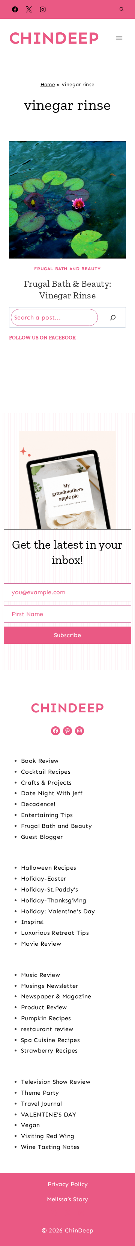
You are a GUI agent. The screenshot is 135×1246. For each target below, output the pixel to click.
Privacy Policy (68, 1184)
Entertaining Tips (47, 814)
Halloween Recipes (48, 867)
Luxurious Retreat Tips (55, 932)
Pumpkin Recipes (46, 1018)
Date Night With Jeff (51, 793)
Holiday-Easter (43, 878)
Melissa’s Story (67, 1199)
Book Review (40, 760)
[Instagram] (43, 9)
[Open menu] (119, 38)
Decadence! (38, 804)
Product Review (44, 1007)
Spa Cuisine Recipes (50, 1040)
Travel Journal (41, 1103)
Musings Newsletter (49, 985)
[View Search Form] (121, 9)
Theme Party (40, 1092)
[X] (29, 9)
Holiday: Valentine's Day (58, 911)
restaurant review (47, 1029)
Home (47, 84)
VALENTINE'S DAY (48, 1114)
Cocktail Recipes (45, 771)
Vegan (30, 1125)
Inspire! (32, 921)
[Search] (113, 317)
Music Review (40, 974)
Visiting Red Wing (47, 1136)
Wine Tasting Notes (50, 1146)
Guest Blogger (42, 836)
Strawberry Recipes (49, 1050)
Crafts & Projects (46, 782)
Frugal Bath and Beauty (67, 268)
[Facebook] (15, 9)
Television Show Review (55, 1081)
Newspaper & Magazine (56, 996)
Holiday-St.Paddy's (49, 889)
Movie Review (41, 943)
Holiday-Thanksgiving (53, 900)
